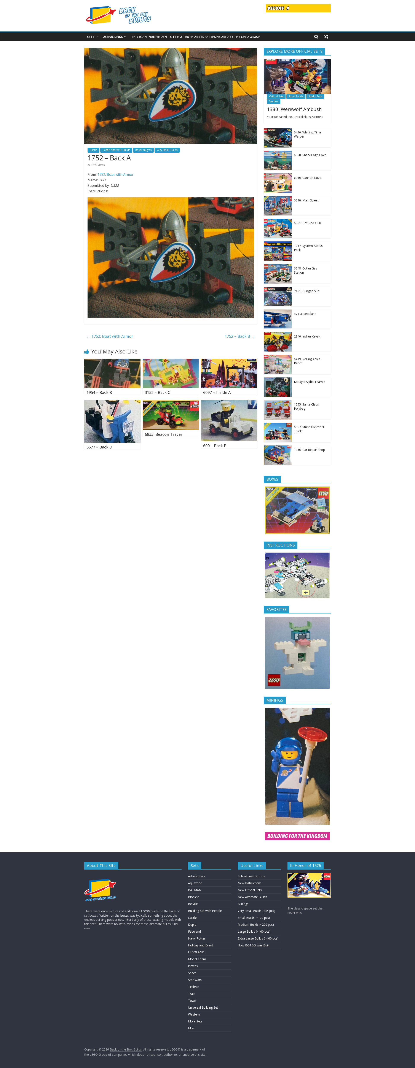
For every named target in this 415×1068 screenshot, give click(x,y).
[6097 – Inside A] (229, 361)
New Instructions (250, 883)
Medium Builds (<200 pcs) (256, 924)
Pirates (193, 966)
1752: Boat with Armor (115, 174)
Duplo (192, 924)
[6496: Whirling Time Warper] (278, 130)
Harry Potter (196, 938)
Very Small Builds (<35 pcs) (256, 911)
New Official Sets (250, 890)
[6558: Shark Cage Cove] (278, 153)
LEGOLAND (196, 952)
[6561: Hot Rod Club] (278, 221)
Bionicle (193, 897)
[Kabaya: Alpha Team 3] (278, 380)
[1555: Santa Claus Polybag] (278, 402)
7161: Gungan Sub (306, 291)
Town (192, 1000)
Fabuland (194, 931)
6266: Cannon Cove (307, 178)
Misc (191, 1028)
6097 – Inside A (217, 392)
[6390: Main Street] (278, 198)
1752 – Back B (240, 336)
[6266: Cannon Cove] (278, 176)
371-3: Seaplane (305, 314)
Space (192, 973)
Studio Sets (315, 96)
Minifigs (243, 904)
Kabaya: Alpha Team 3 (309, 382)
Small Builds (296, 96)
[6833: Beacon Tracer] (171, 403)
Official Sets (276, 96)
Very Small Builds (167, 150)
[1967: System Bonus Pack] (278, 244)
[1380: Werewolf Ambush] (297, 61)
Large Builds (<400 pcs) (254, 931)
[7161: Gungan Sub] (278, 289)
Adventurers (196, 876)
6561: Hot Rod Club (307, 223)
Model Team (197, 959)
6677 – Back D (99, 447)
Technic (193, 987)
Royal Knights (143, 150)
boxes (124, 915)
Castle (93, 150)
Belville (193, 904)
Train (191, 994)
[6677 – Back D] (112, 403)
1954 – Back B (99, 392)
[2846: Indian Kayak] (278, 334)
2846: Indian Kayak (307, 336)
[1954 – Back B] (112, 361)
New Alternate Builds (252, 897)
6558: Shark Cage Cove (310, 155)
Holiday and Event (200, 945)
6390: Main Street (306, 200)
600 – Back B (215, 445)
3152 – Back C (157, 392)
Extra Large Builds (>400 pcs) (258, 938)
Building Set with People (205, 911)
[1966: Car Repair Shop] (278, 448)
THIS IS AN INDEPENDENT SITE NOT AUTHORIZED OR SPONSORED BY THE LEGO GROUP (195, 37)
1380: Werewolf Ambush (294, 109)
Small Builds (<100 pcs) (254, 918)
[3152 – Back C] (171, 361)
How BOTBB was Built (254, 945)
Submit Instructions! (251, 876)
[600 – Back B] (229, 403)
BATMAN (194, 890)
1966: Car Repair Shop (309, 450)
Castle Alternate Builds (116, 150)
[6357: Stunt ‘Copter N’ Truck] (278, 425)
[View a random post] (326, 36)
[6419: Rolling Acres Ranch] (278, 357)
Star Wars (195, 980)
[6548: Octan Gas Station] (278, 266)
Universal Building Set (203, 1007)
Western (194, 1014)
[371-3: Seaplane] (278, 312)
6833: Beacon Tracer (163, 434)
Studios (273, 101)
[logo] (100, 875)
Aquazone (195, 883)
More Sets (195, 1021)
